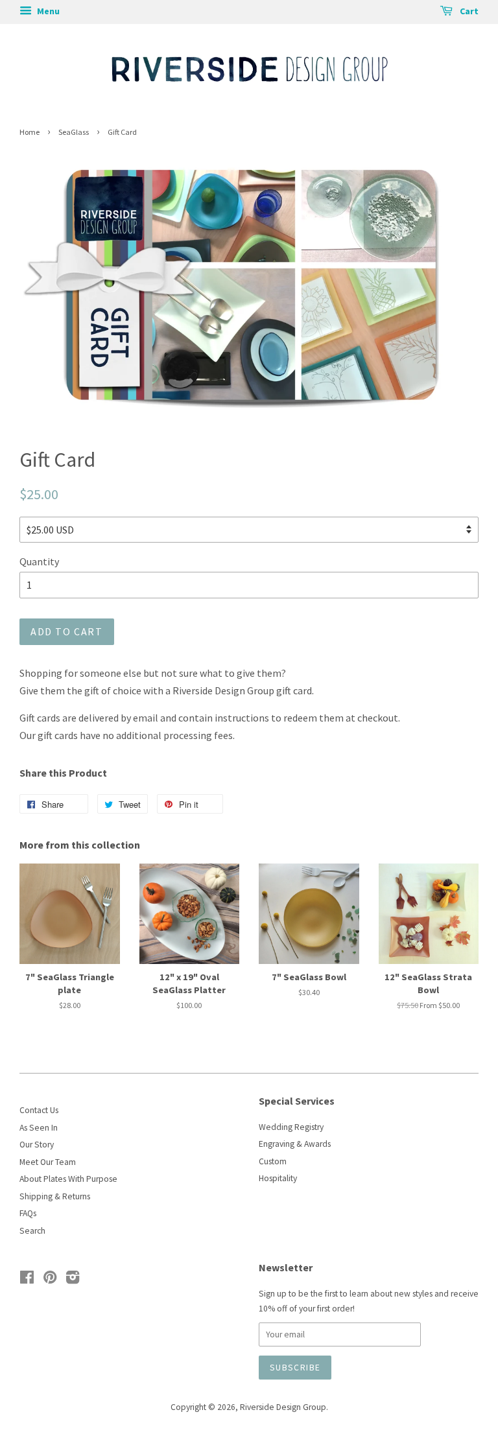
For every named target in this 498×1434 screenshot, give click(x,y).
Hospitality (278, 1178)
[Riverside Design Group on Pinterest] (50, 1280)
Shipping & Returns (54, 1196)
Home (29, 132)
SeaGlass (73, 132)
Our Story (36, 1144)
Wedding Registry (291, 1127)
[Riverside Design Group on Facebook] (26, 1280)
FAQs (27, 1213)
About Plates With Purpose (68, 1178)
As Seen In (38, 1127)
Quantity (39, 561)
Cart (468, 11)
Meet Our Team (47, 1162)
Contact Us (38, 1110)
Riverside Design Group (283, 1407)
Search (32, 1230)
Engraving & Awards (295, 1143)
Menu (47, 11)
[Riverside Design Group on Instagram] (72, 1280)
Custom (273, 1161)
